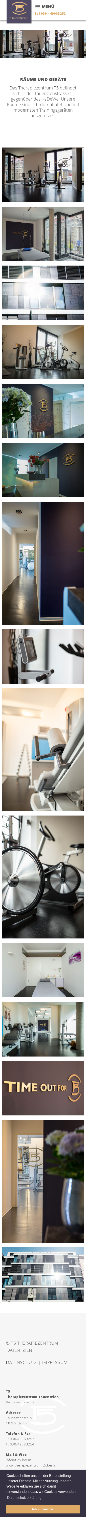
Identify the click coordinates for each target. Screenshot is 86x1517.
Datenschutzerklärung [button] (24, 1498)
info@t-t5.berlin (18, 1460)
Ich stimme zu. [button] (43, 1509)
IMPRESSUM (54, 1362)
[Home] (19, 12)
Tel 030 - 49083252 (50, 13)
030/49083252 (22, 1439)
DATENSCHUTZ (21, 1362)
